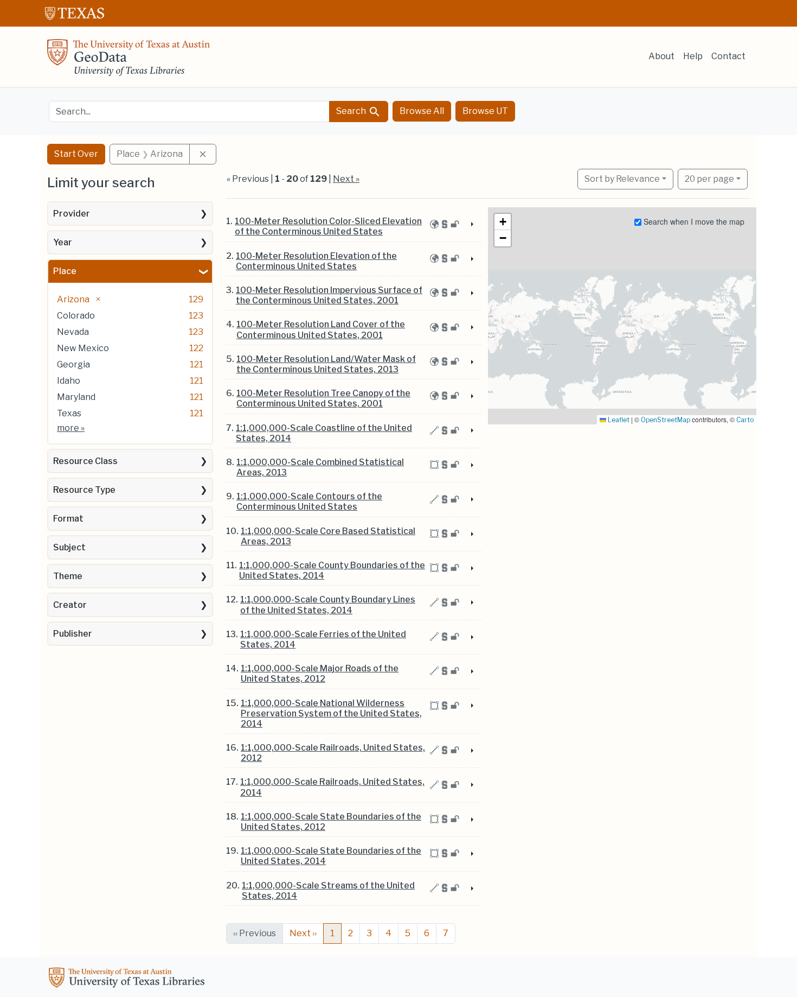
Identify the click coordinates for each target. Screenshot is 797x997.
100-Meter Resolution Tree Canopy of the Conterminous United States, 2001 (323, 398)
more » (71, 428)
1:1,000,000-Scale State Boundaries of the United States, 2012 (331, 821)
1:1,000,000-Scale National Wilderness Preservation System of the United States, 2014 (331, 713)
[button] (502, 222)
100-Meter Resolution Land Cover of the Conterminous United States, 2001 (320, 329)
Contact (728, 56)
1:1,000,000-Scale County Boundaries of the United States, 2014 (332, 570)
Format (68, 518)
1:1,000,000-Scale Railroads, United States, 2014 (332, 787)
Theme (67, 576)
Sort (622, 179)
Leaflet (617, 420)
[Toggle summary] (471, 224)
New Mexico (83, 348)
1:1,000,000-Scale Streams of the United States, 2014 (328, 890)
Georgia (73, 364)
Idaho (68, 381)
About (661, 56)
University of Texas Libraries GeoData (128, 60)
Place (64, 271)
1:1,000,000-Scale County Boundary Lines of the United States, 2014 (327, 604)
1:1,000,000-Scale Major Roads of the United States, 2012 (319, 673)
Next (303, 933)
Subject (69, 547)
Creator (70, 605)
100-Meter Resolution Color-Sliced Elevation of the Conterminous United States (328, 226)
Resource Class (85, 461)
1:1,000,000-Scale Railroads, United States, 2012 (333, 752)
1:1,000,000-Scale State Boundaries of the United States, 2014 (331, 856)
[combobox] (189, 111)
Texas (69, 413)
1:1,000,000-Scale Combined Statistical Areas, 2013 (320, 467)
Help (693, 56)
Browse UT (485, 111)
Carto (745, 420)
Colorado (76, 315)
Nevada (73, 332)
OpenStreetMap (665, 420)
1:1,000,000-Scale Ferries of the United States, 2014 (323, 639)
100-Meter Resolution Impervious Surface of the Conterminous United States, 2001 (329, 295)
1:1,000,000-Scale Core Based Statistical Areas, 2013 (328, 536)
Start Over (76, 154)
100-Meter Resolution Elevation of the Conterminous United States (316, 261)
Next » (346, 179)
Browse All (422, 111)
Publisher (72, 633)
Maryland (76, 397)
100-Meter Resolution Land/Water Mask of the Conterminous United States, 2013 (326, 364)
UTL (128, 979)
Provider (71, 213)
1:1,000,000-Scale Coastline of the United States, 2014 (324, 433)
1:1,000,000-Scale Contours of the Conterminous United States (309, 501)
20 (709, 178)
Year (62, 242)
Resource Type (84, 490)
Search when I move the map (692, 221)
